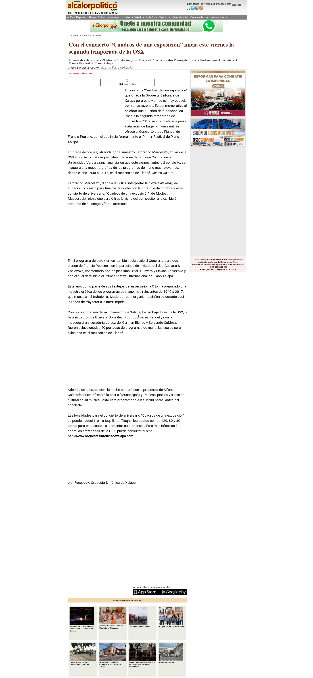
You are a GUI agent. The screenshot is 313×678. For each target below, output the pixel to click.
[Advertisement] (95, 110)
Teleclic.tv (164, 17)
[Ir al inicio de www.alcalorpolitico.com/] (92, 13)
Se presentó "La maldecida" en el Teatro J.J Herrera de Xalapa (82, 628)
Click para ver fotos (127, 84)
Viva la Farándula (135, 17)
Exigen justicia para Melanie (171, 626)
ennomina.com (115, 17)
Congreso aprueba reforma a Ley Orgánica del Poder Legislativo (142, 664)
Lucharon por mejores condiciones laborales (79, 663)
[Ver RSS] (201, 8)
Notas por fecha (219, 17)
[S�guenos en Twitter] (193, 8)
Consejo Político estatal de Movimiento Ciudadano (111, 627)
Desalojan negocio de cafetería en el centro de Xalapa (110, 664)
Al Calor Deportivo (76, 17)
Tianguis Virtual (97, 17)
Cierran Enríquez (166, 663)
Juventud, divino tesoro (139, 626)
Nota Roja (151, 17)
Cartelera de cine (199, 17)
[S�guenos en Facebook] (197, 8)
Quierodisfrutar (180, 17)
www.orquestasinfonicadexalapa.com (105, 436)
